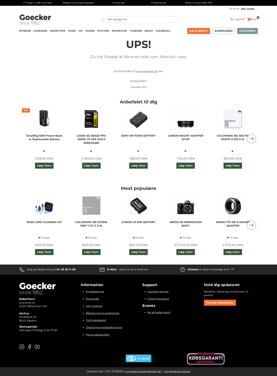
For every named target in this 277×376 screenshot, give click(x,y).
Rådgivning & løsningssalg (78, 2)
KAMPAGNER (224, 30)
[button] (243, 9)
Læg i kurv (44, 165)
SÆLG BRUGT (198, 30)
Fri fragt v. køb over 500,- (38, 2)
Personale (92, 298)
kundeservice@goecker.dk (143, 371)
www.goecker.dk (147, 71)
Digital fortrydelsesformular (104, 327)
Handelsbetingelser (177, 371)
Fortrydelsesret (96, 320)
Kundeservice (95, 291)
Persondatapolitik (97, 334)
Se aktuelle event (159, 312)
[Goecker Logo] (35, 19)
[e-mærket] (138, 358)
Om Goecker (94, 306)
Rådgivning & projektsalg (103, 313)
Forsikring (118, 2)
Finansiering (158, 2)
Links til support (158, 298)
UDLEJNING (247, 30)
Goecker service (158, 291)
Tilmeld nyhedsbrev (220, 302)
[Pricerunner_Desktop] (206, 358)
